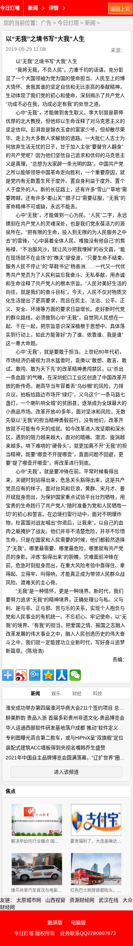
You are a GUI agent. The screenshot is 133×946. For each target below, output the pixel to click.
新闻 (90, 23)
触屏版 (55, 922)
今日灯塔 (10, 8)
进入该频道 (66, 772)
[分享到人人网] (61, 675)
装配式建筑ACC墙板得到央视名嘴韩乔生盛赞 (55, 748)
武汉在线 (108, 900)
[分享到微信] (75, 675)
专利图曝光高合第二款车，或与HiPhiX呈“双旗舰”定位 (64, 738)
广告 (46, 23)
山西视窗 (55, 900)
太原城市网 (28, 900)
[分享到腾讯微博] (34, 675)
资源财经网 (82, 900)
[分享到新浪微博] (21, 675)
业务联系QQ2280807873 (88, 933)
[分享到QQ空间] (48, 675)
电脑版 (78, 922)
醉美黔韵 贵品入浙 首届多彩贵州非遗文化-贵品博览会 (65, 718)
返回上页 (120, 9)
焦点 (11, 791)
